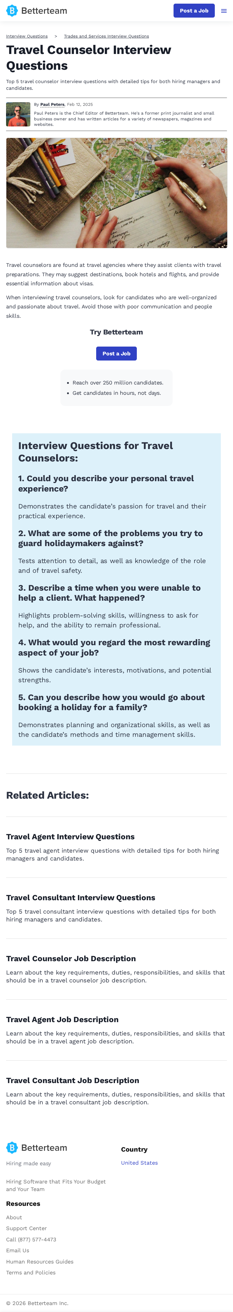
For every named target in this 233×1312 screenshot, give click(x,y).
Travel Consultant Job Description (72, 1080)
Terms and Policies (31, 1272)
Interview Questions (27, 36)
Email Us (17, 1250)
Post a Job (194, 10)
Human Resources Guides (39, 1261)
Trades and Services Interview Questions (106, 36)
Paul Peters (52, 104)
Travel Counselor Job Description (71, 958)
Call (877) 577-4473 (31, 1239)
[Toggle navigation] (224, 11)
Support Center (26, 1228)
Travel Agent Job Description (62, 1019)
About (14, 1217)
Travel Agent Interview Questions (70, 836)
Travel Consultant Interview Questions (80, 897)
